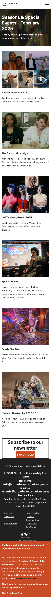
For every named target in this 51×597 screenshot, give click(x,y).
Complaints (9, 517)
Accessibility (33, 513)
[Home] (11, 4)
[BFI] (25, 536)
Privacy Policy (10, 524)
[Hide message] (48, 545)
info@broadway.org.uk (19, 484)
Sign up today (25, 455)
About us (8, 513)
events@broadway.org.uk (20, 491)
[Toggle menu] (47, 4)
